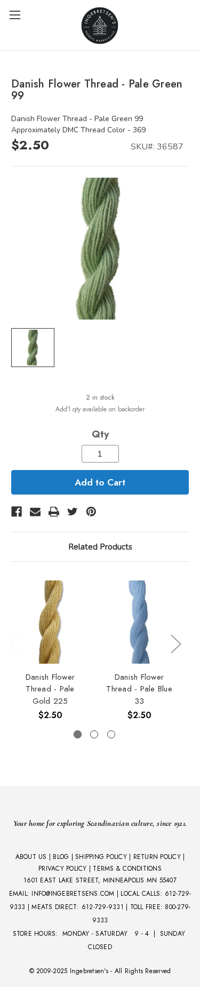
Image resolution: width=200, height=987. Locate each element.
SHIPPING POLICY (101, 857)
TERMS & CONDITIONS (127, 868)
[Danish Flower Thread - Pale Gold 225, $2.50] (50, 622)
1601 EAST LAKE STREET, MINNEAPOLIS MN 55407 (100, 880)
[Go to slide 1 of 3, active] (78, 734)
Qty (100, 434)
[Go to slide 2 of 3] (94, 734)
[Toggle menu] (14, 14)
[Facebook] (16, 511)
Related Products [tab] (100, 547)
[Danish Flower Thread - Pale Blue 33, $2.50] (139, 622)
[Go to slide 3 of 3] (111, 734)
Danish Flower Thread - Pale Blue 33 (139, 689)
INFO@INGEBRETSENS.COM (72, 893)
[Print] (54, 511)
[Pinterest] (91, 511)
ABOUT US (31, 857)
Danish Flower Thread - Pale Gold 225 (50, 689)
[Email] (35, 511)
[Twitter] (72, 511)
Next (175, 643)
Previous (14, 643)
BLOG (61, 857)
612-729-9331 (103, 907)
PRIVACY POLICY (62, 868)
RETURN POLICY (157, 857)
